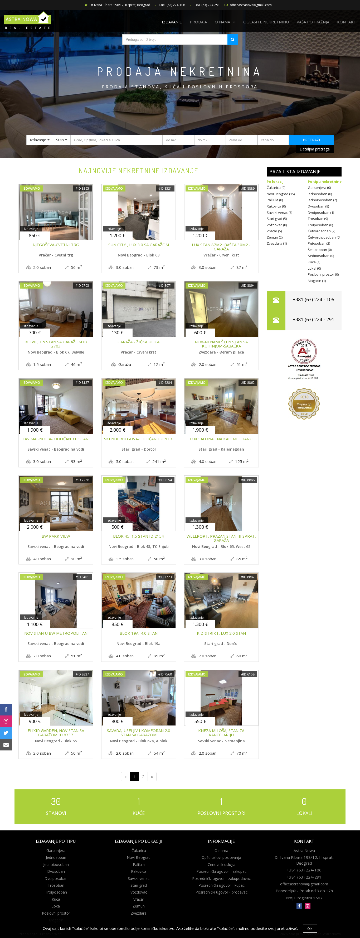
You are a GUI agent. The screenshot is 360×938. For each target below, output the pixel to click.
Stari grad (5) (277, 218)
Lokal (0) (314, 268)
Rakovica (138, 871)
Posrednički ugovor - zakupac (221, 871)
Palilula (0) (275, 200)
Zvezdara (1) (277, 243)
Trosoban (56, 885)
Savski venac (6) (279, 212)
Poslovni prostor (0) (323, 274)
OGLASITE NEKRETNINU (266, 21)
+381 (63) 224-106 (171, 5)
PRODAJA (198, 21)
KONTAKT (346, 21)
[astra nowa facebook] (299, 906)
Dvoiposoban (56, 878)
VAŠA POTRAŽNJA (313, 21)
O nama (221, 850)
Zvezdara (139, 913)
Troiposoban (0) (320, 225)
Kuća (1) (314, 262)
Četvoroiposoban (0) (324, 237)
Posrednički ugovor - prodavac (221, 892)
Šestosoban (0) (320, 249)
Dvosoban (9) (318, 206)
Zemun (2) (275, 237)
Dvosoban (56, 871)
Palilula (139, 864)
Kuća (56, 899)
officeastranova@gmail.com (251, 5)
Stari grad (138, 885)
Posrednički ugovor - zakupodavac (221, 878)
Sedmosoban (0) (321, 255)
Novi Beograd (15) (281, 193)
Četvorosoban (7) (321, 231)
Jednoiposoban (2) (322, 200)
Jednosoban (56, 857)
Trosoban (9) (318, 218)
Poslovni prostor (56, 913)
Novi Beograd (138, 857)
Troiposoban (56, 892)
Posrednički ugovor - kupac (221, 885)
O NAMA (222, 21)
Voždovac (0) (277, 225)
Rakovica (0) (276, 206)
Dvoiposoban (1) (321, 212)
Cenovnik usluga (221, 864)
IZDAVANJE (172, 21)
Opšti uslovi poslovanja (221, 857)
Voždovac (138, 892)
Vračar (138, 899)
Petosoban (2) (319, 243)
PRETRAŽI (311, 139)
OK (310, 928)
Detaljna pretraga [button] (315, 149)
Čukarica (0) (276, 187)
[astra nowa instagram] (307, 906)
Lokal (56, 906)
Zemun (139, 906)
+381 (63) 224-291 (206, 5)
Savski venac (138, 878)
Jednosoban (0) (320, 193)
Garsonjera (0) (319, 187)
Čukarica (139, 850)
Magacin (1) (317, 280)
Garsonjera (55, 850)
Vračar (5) (274, 231)
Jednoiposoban (56, 864)
